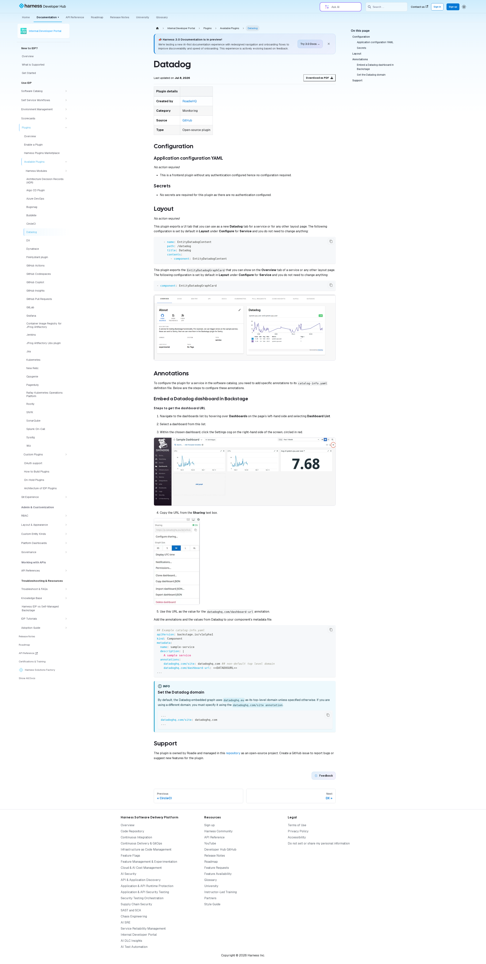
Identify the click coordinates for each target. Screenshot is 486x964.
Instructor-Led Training (220, 892)
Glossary (162, 17)
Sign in (437, 6)
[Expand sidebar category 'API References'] (66, 570)
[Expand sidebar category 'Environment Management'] (66, 109)
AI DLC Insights (131, 941)
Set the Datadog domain (371, 74)
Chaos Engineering (134, 916)
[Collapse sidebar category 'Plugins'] (66, 127)
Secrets (361, 48)
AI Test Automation (134, 947)
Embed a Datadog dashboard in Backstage (375, 67)
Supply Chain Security (136, 904)
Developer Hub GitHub (220, 849)
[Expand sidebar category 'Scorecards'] (66, 118)
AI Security (128, 874)
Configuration (361, 36)
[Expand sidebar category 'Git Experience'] (66, 497)
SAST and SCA (131, 910)
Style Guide (212, 904)
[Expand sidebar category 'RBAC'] (66, 515)
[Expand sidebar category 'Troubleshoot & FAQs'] (66, 589)
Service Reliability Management (143, 929)
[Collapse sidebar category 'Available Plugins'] (66, 162)
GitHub (187, 120)
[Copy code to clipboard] (331, 241)
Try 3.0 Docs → (310, 44)
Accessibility (297, 837)
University (142, 17)
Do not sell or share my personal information (319, 843)
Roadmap (97, 17)
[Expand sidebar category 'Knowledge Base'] (66, 598)
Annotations (360, 59)
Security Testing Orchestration (142, 898)
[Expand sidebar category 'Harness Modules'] (66, 171)
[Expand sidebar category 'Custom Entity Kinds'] (66, 534)
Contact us (418, 7)
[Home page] (157, 28)
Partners (210, 898)
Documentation (48, 17)
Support (357, 80)
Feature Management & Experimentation (149, 862)
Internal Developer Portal (139, 935)
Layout (356, 53)
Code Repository (132, 831)
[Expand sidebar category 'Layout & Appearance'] (66, 525)
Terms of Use (297, 825)
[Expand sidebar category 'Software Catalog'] (66, 91)
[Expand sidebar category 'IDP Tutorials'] (66, 618)
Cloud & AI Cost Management (141, 868)
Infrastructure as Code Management (146, 849)
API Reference (75, 17)
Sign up (453, 6)
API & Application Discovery (141, 880)
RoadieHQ (189, 101)
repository (233, 753)
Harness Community (218, 831)
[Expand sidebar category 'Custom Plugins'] (66, 454)
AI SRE (125, 922)
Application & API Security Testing (145, 892)
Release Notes (119, 17)
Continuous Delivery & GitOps (141, 843)
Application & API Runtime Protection (147, 886)
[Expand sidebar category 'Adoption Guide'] (66, 628)
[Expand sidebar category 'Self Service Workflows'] (66, 100)
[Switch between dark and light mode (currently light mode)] (464, 7)
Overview (127, 825)
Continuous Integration (136, 837)
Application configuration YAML (375, 42)
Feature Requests (216, 868)
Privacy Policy (298, 831)
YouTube (210, 843)
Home (26, 17)
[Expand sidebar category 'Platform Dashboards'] (66, 543)
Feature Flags (130, 856)
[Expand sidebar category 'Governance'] (66, 552)
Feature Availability (218, 874)
